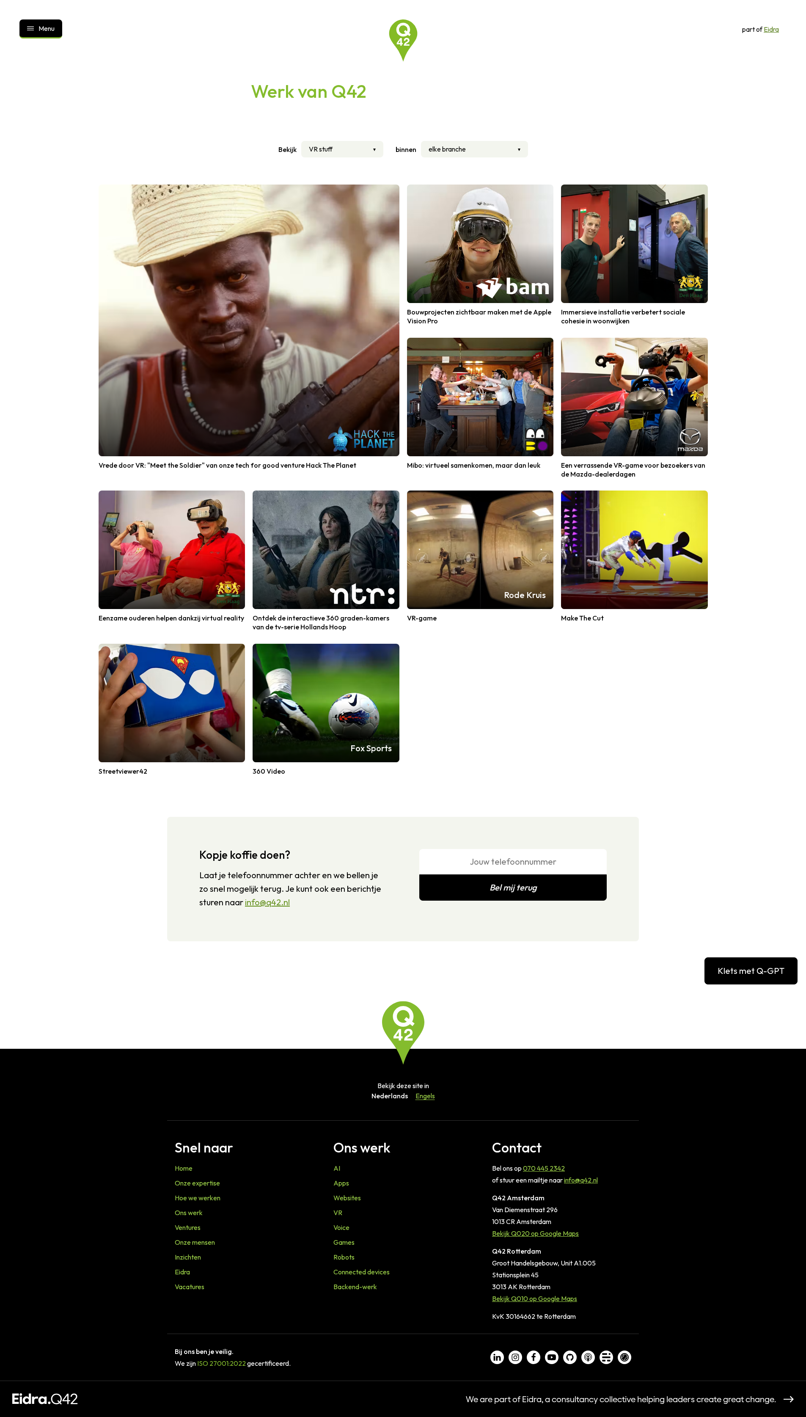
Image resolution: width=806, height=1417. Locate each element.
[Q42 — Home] (403, 40)
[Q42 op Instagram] (515, 1357)
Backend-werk (355, 1286)
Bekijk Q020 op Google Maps (535, 1233)
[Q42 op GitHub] (570, 1357)
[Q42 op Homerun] (624, 1357)
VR (337, 1212)
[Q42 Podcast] (588, 1357)
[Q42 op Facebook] (533, 1357)
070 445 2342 (544, 1168)
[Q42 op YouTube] (551, 1357)
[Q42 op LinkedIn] (497, 1357)
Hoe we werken (197, 1198)
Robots (344, 1257)
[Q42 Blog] (606, 1357)
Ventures (188, 1227)
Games (344, 1242)
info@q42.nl (267, 902)
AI (336, 1168)
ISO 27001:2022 (221, 1363)
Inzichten (188, 1257)
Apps (341, 1183)
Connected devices (361, 1272)
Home (184, 1168)
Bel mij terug (513, 887)
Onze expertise (197, 1183)
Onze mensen (195, 1242)
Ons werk (189, 1212)
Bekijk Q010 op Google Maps (534, 1298)
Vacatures (189, 1286)
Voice (341, 1227)
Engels (425, 1096)
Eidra (771, 29)
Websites (347, 1198)
